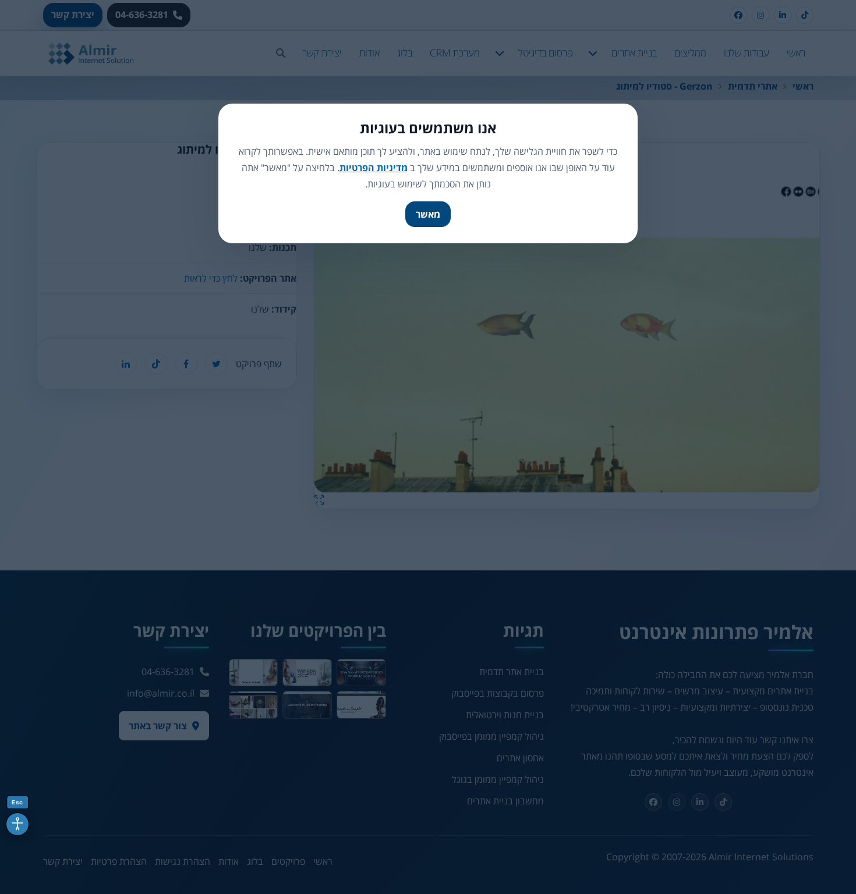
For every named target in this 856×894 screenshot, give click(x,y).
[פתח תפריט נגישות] (17, 824)
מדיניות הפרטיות (373, 167)
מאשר (428, 214)
